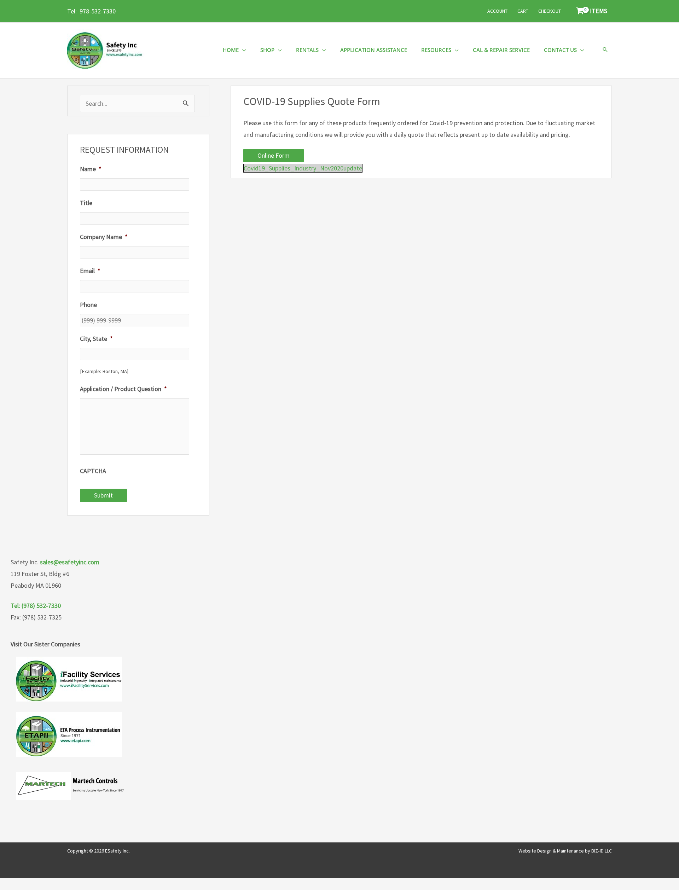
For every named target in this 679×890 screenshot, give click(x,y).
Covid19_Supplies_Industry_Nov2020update (303, 168)
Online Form (273, 155)
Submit (103, 495)
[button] (605, 50)
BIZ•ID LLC (601, 851)
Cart (522, 11)
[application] (242, 50)
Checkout (549, 11)
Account (497, 11)
